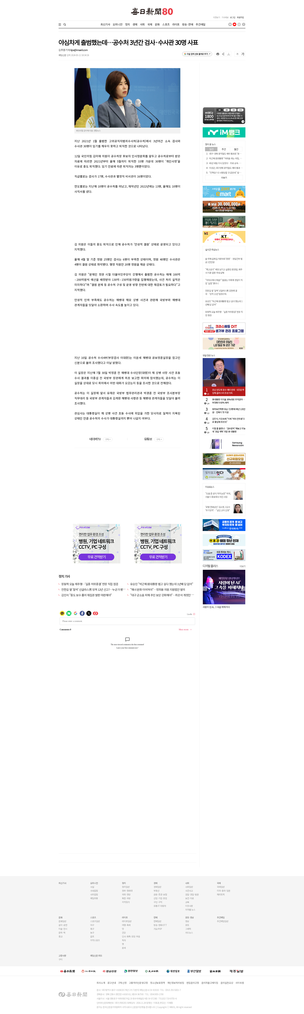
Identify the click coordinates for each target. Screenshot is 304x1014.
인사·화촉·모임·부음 (131, 936)
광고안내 (111, 982)
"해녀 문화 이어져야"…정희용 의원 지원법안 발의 (157, 589)
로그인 (232, 17)
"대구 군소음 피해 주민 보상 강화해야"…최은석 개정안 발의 (163, 595)
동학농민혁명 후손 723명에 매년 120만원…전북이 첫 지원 (228, 410)
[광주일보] (152, 971)
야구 (92, 925)
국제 (149, 24)
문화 (157, 24)
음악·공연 (63, 925)
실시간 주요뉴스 (212, 249)
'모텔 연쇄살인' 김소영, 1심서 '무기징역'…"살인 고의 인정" (217, 508)
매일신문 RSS (96, 955)
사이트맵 (239, 982)
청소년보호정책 (157, 982)
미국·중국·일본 (223, 891)
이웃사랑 (189, 906)
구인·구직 (158, 902)
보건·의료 (189, 898)
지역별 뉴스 (190, 910)
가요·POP (158, 929)
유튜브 (153, 439)
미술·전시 (63, 929)
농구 (92, 932)
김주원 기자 (64, 50)
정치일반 (126, 887)
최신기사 (105, 24)
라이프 (175, 24)
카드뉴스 (189, 932)
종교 (60, 936)
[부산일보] (194, 971)
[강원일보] (88, 971)
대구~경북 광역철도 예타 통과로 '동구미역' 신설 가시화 (232, 153)
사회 (142, 24)
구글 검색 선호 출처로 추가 (197, 53)
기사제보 (225, 17)
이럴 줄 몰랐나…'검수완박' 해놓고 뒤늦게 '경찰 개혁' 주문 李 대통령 (228, 430)
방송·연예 (187, 24)
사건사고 (189, 891)
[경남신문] (110, 971)
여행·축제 (126, 925)
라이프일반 (126, 921)
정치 (127, 24)
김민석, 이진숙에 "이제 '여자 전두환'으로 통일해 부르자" (228, 420)
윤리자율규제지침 (209, 982)
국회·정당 (126, 894)
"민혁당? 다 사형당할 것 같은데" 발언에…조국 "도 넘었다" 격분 (236, 172)
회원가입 (240, 17)
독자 (124, 940)
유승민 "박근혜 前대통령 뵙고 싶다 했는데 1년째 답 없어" (161, 584)
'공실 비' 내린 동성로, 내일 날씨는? (218, 607)
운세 (124, 948)
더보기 (242, 566)
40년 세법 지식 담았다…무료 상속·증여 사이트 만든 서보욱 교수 (236, 163)
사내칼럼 (94, 891)
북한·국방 (126, 898)
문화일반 (62, 921)
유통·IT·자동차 (160, 906)
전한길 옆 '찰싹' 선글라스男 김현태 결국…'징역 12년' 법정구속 (221, 292)
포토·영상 (189, 917)
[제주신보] (236, 971)
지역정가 (126, 902)
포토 (187, 925)
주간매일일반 (222, 921)
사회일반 (189, 887)
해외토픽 (221, 894)
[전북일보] (215, 971)
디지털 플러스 (210, 566)
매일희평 (94, 898)
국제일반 (221, 887)
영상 (187, 921)
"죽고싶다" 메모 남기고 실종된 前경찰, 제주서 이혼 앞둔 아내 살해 (223, 271)
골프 (92, 936)
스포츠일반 (95, 921)
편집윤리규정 (192, 982)
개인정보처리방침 (175, 982)
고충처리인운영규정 (138, 982)
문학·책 (62, 932)
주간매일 (200, 24)
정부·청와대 (127, 891)
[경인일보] (131, 971)
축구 (92, 929)
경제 (135, 24)
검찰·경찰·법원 (192, 894)
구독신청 (122, 982)
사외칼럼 (94, 894)
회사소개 (101, 982)
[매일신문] (67, 971)
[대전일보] (173, 971)
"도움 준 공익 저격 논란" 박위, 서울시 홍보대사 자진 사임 (218, 495)
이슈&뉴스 (209, 487)
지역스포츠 (95, 940)
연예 (155, 917)
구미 (60, 959)
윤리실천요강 (227, 982)
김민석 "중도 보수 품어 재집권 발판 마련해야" (86, 595)
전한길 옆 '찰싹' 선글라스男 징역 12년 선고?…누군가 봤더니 (94, 589)
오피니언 (117, 24)
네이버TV (99, 439)
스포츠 (165, 24)
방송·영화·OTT (160, 925)
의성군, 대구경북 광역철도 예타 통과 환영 (226, 167)
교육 (187, 902)
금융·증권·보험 (160, 894)
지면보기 (216, 17)
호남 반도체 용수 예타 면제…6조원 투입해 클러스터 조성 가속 (228, 391)
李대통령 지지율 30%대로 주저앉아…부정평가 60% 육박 (228, 401)
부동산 (156, 891)
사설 (92, 887)
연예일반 (157, 921)
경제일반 (157, 887)
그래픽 (188, 929)
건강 (124, 932)
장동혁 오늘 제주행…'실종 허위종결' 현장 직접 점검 (89, 584)
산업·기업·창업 (160, 898)
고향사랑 (62, 955)
